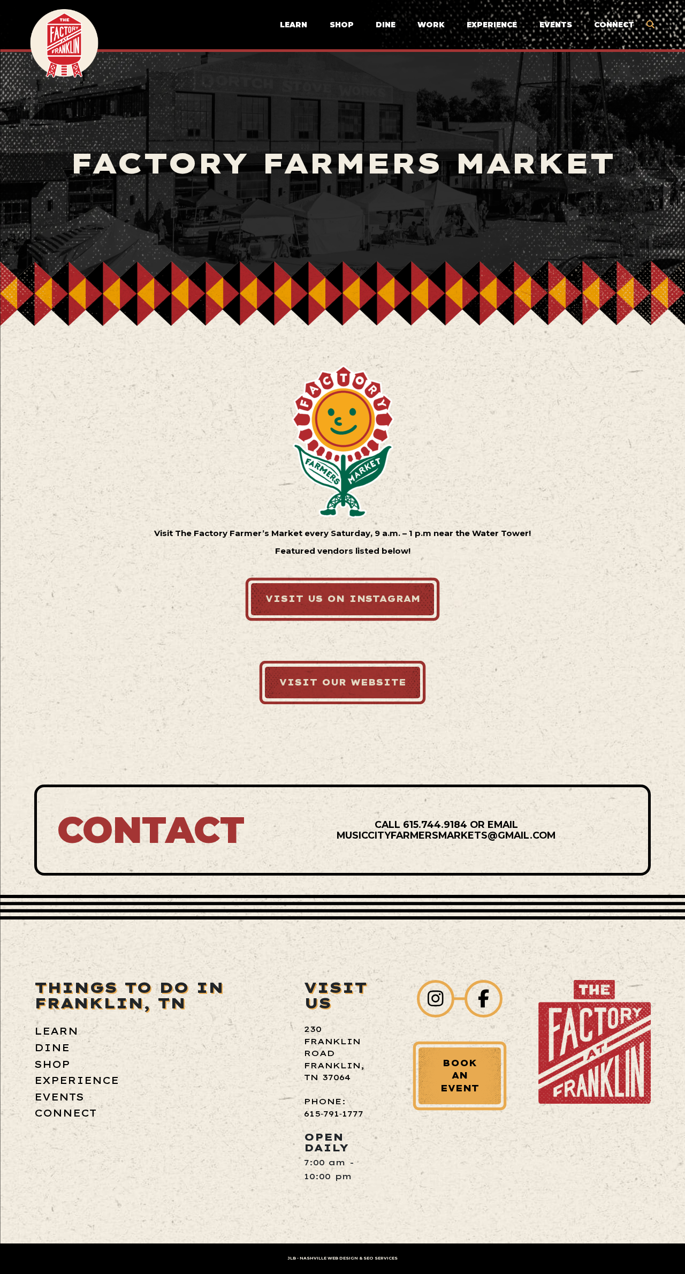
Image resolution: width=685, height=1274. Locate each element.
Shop (342, 24)
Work (431, 24)
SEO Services (380, 1258)
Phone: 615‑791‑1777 (333, 1107)
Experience (492, 24)
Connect (614, 24)
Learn (293, 24)
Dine (385, 24)
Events (555, 24)
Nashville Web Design (329, 1258)
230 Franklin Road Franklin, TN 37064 (334, 1053)
